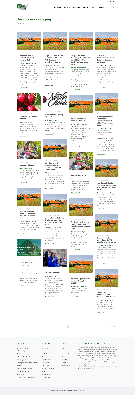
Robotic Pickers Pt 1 (79, 175)
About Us (66, 7)
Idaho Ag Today (22, 374)
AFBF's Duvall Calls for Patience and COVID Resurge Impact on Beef (54, 221)
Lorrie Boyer (45, 366)
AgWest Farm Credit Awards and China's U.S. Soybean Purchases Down (54, 59)
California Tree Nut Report (25, 357)
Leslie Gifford (46, 363)
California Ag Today (23, 351)
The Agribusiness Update (24, 354)
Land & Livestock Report (24, 369)
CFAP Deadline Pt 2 (28, 262)
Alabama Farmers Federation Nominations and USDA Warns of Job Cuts (105, 120)
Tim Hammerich (47, 377)
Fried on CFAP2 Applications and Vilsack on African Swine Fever (53, 166)
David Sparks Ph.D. (47, 351)
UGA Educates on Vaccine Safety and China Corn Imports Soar (28, 214)
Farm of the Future (23, 348)
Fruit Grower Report (23, 371)
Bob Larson (45, 348)
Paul (43, 371)
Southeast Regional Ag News (26, 377)
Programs (57, 7)
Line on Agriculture (22, 360)
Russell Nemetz (47, 374)
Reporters (76, 7)
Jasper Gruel (46, 357)
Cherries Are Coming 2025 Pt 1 (29, 117)
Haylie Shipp (46, 354)
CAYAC (112, 7)
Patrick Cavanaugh (48, 369)
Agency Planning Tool (100, 7)
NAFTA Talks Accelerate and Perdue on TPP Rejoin (106, 294)
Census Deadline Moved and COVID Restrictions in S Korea (106, 240)
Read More (23, 87)
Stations (65, 348)
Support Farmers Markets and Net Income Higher (27, 58)
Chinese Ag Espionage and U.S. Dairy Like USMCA (80, 281)
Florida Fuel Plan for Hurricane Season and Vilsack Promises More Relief (106, 186)
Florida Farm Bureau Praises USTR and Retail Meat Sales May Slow (80, 225)
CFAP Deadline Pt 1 (53, 273)
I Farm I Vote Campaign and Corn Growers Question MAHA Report (105, 59)
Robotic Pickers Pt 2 (28, 165)
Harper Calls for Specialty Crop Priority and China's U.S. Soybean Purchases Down (80, 60)
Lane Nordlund (46, 360)
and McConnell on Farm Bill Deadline (79, 120)
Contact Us (66, 366)
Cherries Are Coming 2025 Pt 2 (54, 115)
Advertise (85, 7)
